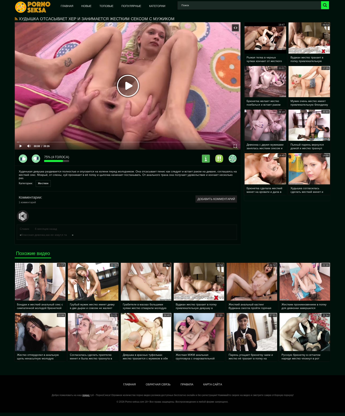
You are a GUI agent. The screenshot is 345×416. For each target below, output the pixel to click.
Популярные (131, 6)
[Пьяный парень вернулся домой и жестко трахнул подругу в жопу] (309, 125)
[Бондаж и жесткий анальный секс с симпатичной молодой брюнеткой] (40, 282)
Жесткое (43, 183)
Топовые (106, 6)
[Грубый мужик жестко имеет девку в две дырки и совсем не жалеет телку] (93, 282)
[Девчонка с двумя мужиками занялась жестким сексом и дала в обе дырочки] (265, 125)
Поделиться (233, 158)
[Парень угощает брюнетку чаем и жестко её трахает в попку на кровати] (252, 332)
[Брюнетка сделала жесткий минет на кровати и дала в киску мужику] (265, 168)
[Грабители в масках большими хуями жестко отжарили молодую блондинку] (146, 282)
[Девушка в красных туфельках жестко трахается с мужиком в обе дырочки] (146, 332)
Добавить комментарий (216, 199)
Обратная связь (158, 384)
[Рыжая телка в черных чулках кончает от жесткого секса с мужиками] (265, 38)
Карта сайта (212, 384)
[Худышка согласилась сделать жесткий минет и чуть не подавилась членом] (309, 168)
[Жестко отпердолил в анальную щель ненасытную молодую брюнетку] (40, 332)
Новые (86, 6)
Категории (157, 6)
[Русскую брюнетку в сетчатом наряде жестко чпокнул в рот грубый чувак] (305, 332)
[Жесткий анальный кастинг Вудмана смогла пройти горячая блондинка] (252, 282)
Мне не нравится (36, 158)
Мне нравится (23, 158)
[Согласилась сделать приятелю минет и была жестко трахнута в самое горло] (93, 332)
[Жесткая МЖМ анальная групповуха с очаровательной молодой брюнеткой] (199, 332)
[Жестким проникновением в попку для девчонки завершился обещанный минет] (305, 282)
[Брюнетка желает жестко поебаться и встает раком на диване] (265, 81)
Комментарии (30, 197)
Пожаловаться (219, 158)
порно (86, 395)
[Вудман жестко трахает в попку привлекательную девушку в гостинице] (309, 38)
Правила (186, 384)
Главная (67, 6)
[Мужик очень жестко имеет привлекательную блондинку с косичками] (309, 81)
